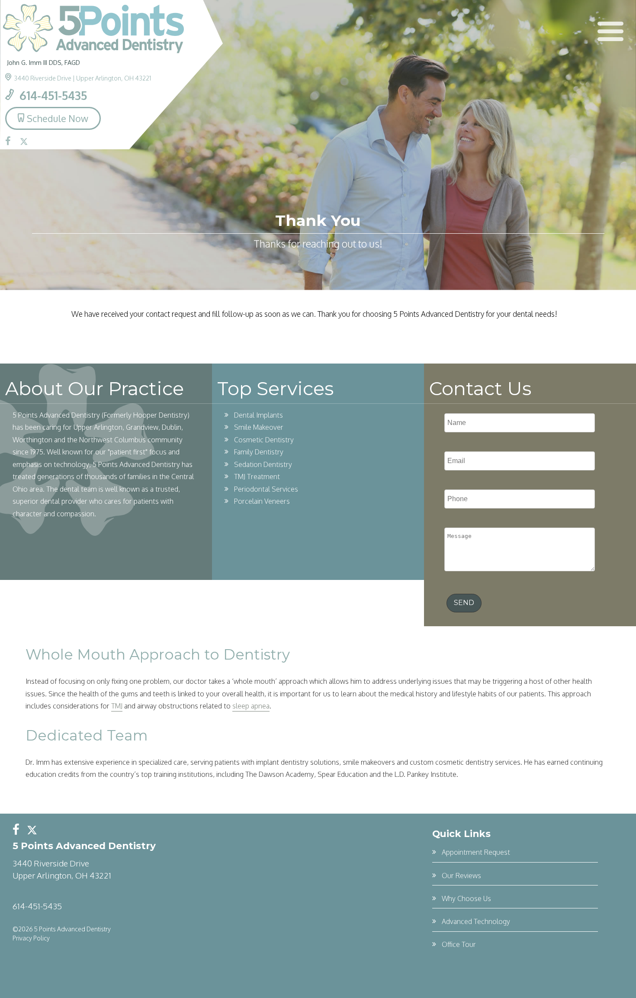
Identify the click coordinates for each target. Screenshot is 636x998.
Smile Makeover (258, 427)
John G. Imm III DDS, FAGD (43, 62)
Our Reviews (461, 875)
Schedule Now (57, 118)
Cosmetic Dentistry (264, 439)
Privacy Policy (31, 938)
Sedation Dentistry (263, 464)
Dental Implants (258, 415)
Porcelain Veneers (262, 501)
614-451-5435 (51, 95)
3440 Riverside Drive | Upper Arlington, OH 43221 (82, 77)
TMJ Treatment (257, 476)
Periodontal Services (266, 489)
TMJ (116, 706)
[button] (610, 31)
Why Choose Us (466, 898)
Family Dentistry (258, 451)
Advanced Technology (476, 921)
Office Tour (459, 944)
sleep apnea (251, 706)
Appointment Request (476, 852)
